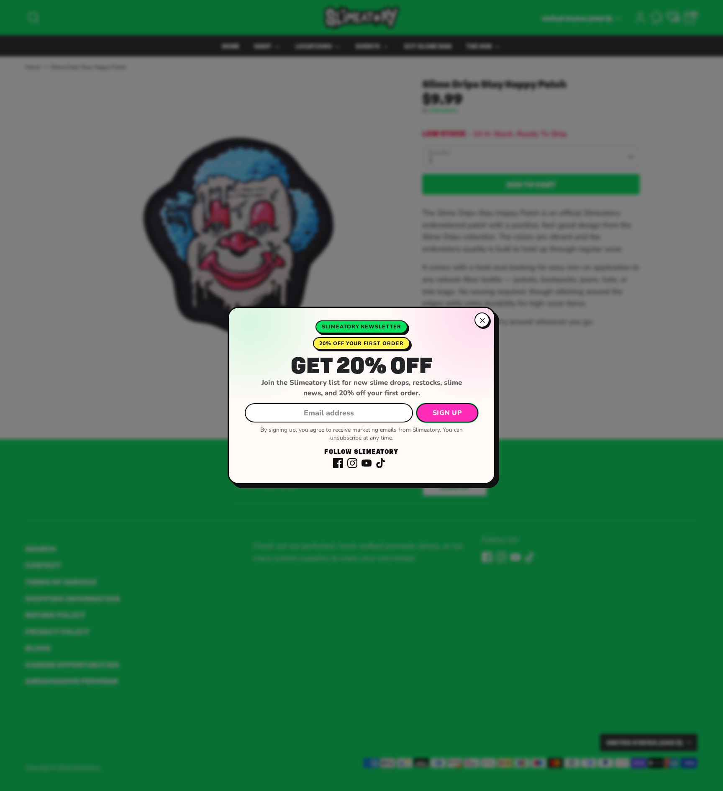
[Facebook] (338, 463)
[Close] (482, 320)
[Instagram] (352, 463)
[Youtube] (367, 463)
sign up (447, 412)
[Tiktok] (381, 463)
